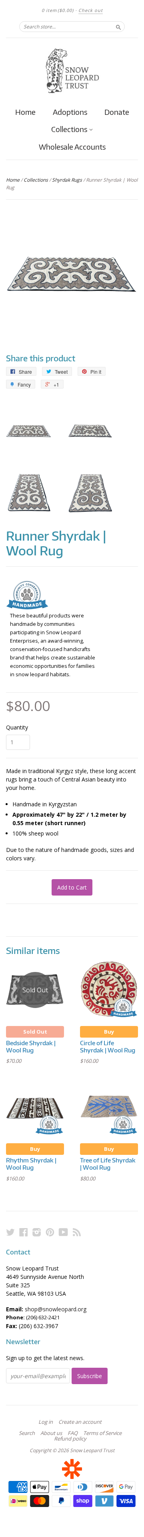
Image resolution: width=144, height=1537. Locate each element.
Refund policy (70, 1438)
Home (25, 112)
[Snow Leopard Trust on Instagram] (36, 1231)
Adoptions (70, 112)
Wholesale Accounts (72, 146)
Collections (70, 129)
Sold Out (35, 1031)
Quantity (17, 727)
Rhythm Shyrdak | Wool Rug (31, 1163)
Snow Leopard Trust (92, 1450)
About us (51, 1433)
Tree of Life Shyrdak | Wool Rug (108, 1163)
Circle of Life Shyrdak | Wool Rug (107, 1046)
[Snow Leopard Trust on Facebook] (23, 1231)
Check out (90, 10)
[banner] (72, 71)
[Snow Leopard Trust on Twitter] (10, 1231)
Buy (109, 1031)
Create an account (80, 1422)
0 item (58, 10)
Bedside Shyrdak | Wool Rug (31, 1046)
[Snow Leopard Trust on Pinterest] (50, 1231)
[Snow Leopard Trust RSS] (76, 1231)
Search (27, 1433)
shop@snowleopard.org (55, 1309)
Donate (116, 112)
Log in (45, 1422)
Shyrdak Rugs (67, 179)
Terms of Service (102, 1433)
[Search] (118, 26)
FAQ (73, 1433)
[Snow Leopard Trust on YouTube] (63, 1231)
